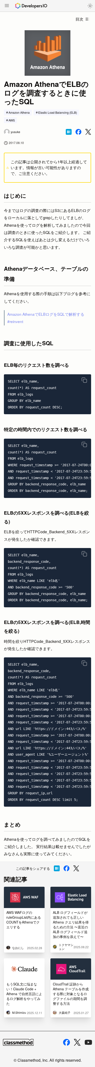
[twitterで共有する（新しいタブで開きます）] (88, 132)
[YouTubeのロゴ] (88, 1042)
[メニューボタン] (7, 6)
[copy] (84, 380)
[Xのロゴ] (77, 1042)
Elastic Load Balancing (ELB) (57, 112)
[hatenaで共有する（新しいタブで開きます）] (69, 132)
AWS (12, 120)
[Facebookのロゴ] (66, 1042)
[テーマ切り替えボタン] (90, 6)
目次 (79, 19)
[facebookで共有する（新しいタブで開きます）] (78, 132)
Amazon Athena (19, 112)
